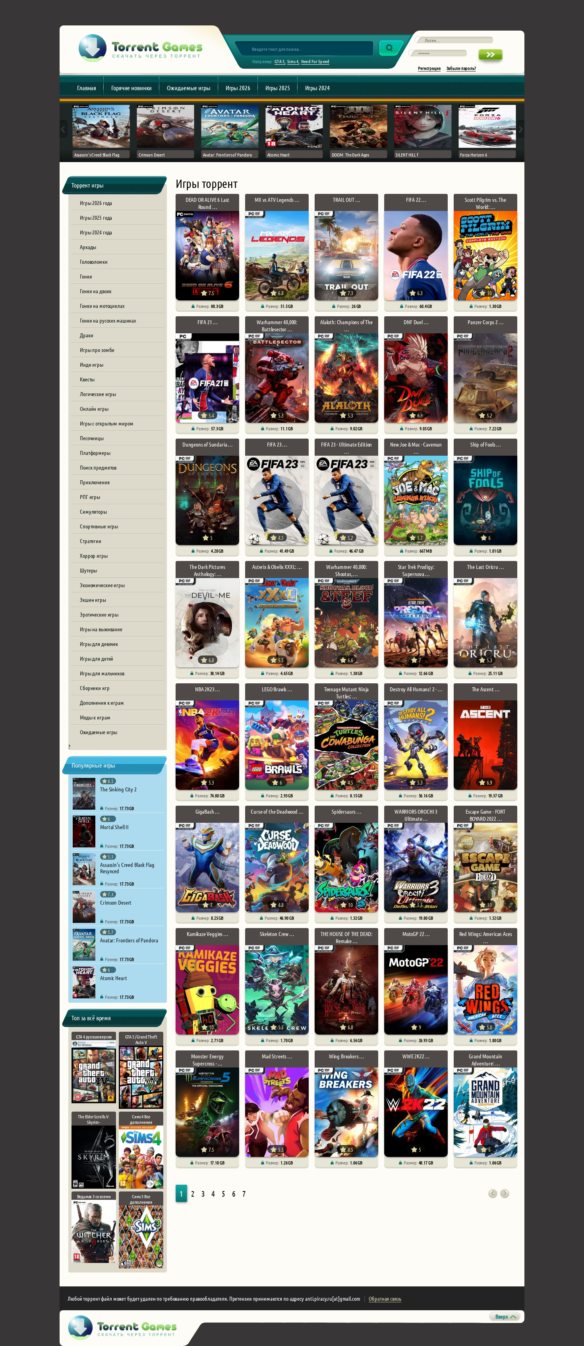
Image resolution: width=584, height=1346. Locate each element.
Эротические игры (99, 614)
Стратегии (90, 540)
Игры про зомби (97, 349)
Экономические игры (102, 584)
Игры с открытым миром (106, 423)
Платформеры (95, 452)
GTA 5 (279, 61)
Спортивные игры (99, 526)
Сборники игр (95, 687)
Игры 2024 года (96, 232)
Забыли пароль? (461, 68)
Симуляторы (93, 511)
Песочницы (92, 437)
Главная (86, 87)
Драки (86, 334)
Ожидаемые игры (188, 87)
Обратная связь (385, 1298)
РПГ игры (90, 496)
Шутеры (88, 570)
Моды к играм (95, 717)
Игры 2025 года (96, 217)
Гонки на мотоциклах (102, 305)
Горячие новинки (131, 87)
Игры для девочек (99, 643)
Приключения (95, 481)
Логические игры (98, 393)
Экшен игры (93, 599)
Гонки (86, 276)
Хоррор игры (94, 555)
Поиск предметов (98, 467)
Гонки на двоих (95, 290)
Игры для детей (96, 658)
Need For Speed (315, 61)
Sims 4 (292, 61)
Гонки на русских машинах (108, 320)
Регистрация (429, 68)
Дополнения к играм (102, 702)
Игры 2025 (277, 87)
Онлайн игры (94, 408)
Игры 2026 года (96, 202)
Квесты (87, 379)
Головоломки (94, 261)
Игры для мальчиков (102, 673)
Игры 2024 (317, 87)
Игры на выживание (101, 628)
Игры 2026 (238, 87)
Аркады (88, 246)
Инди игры (91, 364)
